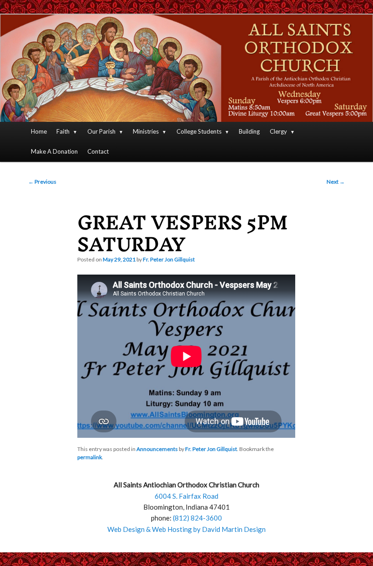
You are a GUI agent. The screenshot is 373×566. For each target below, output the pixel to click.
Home (39, 131)
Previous (42, 181)
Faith (63, 131)
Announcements (157, 449)
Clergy (278, 131)
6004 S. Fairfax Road (186, 496)
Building (249, 131)
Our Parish (101, 131)
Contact (98, 151)
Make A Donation (54, 151)
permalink (89, 457)
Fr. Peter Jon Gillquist (169, 259)
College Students (199, 131)
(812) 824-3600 (197, 518)
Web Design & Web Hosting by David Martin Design (186, 529)
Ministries (146, 131)
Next (336, 181)
